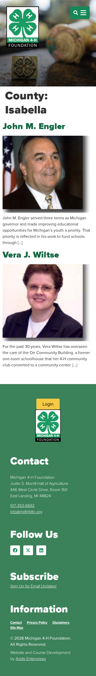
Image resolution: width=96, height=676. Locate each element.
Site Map (16, 627)
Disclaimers (60, 622)
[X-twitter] (28, 550)
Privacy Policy (37, 622)
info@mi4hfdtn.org (26, 511)
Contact (16, 622)
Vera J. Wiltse (31, 254)
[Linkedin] (41, 550)
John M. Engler (34, 126)
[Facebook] (15, 550)
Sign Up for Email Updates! (33, 586)
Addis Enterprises (31, 658)
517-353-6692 (22, 505)
